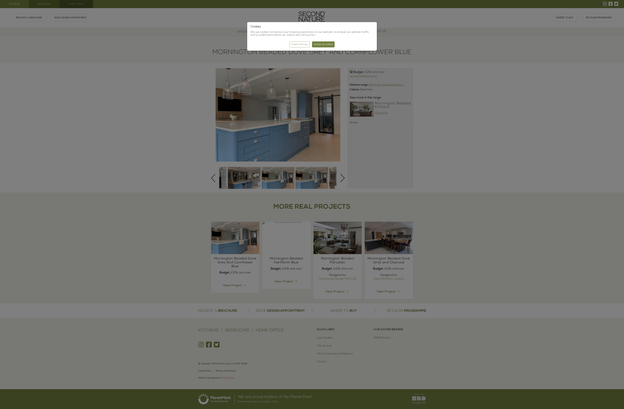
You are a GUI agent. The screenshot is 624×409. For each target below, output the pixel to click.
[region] (312, 204)
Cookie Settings (299, 44)
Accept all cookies (323, 44)
